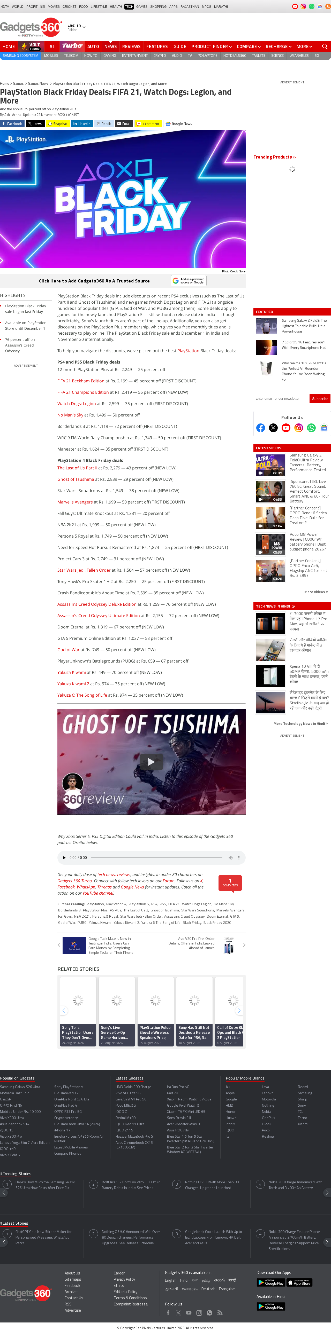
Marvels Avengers (230, 910)
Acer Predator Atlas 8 (183, 1124)
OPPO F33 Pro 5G (68, 1112)
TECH (129, 7)
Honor (231, 1112)
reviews (123, 874)
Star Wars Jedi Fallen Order (141, 917)
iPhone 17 (62, 1130)
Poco (266, 1130)
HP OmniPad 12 (66, 1093)
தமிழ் (206, 1281)
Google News (132, 887)
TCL (300, 1112)
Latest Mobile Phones (71, 1147)
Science (277, 56)
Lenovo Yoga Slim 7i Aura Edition (25, 1143)
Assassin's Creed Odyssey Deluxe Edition (97, 604)
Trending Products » (274, 157)
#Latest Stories (14, 1224)
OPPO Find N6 (11, 1106)
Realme (268, 1137)
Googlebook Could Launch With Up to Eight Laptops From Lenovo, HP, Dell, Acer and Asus (213, 1237)
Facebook (66, 887)
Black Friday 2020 (217, 923)
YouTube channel (97, 893)
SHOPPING (158, 7)
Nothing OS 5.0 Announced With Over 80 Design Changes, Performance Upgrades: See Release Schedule (131, 1237)
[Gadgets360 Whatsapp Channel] (311, 427)
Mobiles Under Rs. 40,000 (20, 1112)
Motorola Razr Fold (14, 1093)
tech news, (107, 874)
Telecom (71, 56)
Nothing (268, 1106)
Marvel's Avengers (75, 502)
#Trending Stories (15, 1174)
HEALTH (116, 7)
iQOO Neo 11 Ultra (130, 1124)
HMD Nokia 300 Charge (133, 1087)
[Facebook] (260, 427)
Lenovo (268, 1093)
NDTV (5, 7)
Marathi (221, 7)
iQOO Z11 (123, 1112)
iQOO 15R (8, 1149)
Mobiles (51, 56)
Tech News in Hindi (273, 606)
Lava (265, 1087)
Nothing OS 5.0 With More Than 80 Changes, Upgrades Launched (212, 1185)
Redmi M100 (126, 1118)
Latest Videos (268, 448)
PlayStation (188, 350)
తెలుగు (219, 1280)
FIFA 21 (174, 904)
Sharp (302, 1099)
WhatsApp (86, 887)
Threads (104, 887)
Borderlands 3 (69, 910)
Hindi (184, 1281)
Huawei (231, 1118)
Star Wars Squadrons (197, 910)
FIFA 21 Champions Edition (83, 392)
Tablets (258, 56)
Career (119, 1273)
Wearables (299, 56)
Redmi (303, 1087)
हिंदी (42, 7)
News (110, 46)
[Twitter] (273, 427)
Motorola (269, 1099)
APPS (173, 7)
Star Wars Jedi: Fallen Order (84, 570)
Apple (230, 1093)
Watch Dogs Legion (197, 904)
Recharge (277, 46)
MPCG (206, 7)
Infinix (230, 1124)
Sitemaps (73, 1280)
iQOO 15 (6, 1130)
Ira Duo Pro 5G (178, 1087)
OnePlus (268, 1118)
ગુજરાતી (171, 1289)
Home (9, 46)
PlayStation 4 (116, 904)
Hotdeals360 (234, 56)
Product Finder (210, 46)
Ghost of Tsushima (75, 479)
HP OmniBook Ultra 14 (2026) (77, 1124)
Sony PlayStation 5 (68, 1087)
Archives (72, 1292)
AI (52, 46)
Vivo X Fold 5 (10, 1155)
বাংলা (195, 1281)
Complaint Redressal (131, 1304)
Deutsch (208, 1289)
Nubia (266, 1112)
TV (190, 56)
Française (227, 1289)
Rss (219, 1311)
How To (90, 56)
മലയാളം (190, 1289)
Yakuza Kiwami (71, 672)
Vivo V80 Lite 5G (128, 1093)
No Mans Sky (224, 904)
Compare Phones (67, 1154)
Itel (228, 1137)
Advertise (73, 1311)
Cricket (69, 7)
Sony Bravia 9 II (179, 1118)
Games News (38, 84)
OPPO (266, 1124)
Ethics (119, 1286)
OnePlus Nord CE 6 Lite (71, 1099)
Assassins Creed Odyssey (184, 917)
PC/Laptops (207, 56)
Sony (302, 1106)
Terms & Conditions (130, 1298)
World (18, 7)
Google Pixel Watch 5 (183, 1106)
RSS (68, 1304)
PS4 (154, 904)
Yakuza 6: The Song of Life (82, 695)
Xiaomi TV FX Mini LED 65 (186, 1112)
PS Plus (115, 910)
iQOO (230, 1130)
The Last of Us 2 (136, 910)
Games (141, 7)
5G (317, 56)
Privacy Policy (124, 1280)
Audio (177, 56)
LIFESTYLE (99, 7)
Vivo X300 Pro (11, 1137)
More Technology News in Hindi (300, 723)
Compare (247, 46)
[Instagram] (298, 427)
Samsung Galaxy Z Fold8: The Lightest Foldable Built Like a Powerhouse (304, 326)
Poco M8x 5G (126, 1106)
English (171, 1281)
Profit (31, 7)
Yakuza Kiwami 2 (73, 684)
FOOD (83, 7)
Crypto (160, 56)
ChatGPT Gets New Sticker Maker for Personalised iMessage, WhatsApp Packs (44, 1237)
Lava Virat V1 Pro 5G (131, 1099)
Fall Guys (65, 917)
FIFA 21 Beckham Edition (80, 381)
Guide (180, 46)
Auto (93, 46)
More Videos (315, 591)
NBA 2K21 (82, 917)
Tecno (302, 1118)
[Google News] (324, 427)
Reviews (131, 46)
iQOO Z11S (124, 1130)
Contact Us (74, 1298)
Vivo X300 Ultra (12, 1118)
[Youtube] (286, 427)
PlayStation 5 (139, 904)
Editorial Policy (125, 1292)
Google (231, 1099)
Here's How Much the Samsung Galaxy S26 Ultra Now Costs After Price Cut (45, 1185)
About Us (72, 1273)
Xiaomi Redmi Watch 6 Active (189, 1099)
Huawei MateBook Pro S (134, 1137)
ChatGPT (6, 1099)
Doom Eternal (217, 917)
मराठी (232, 1281)
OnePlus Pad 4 (65, 1106)
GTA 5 (234, 917)
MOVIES (54, 7)
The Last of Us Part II (77, 468)
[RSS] (328, 6)
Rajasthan (189, 7)
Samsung (305, 1093)
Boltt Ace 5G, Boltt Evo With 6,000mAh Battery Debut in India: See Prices (131, 1185)
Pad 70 (172, 1093)
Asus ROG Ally (178, 1130)
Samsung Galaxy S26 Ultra (20, 1087)
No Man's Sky (70, 415)
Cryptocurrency (66, 1118)
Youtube (189, 1311)
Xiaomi (303, 1124)
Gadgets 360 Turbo (74, 881)
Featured (265, 311)
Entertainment (135, 56)
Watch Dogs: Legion (76, 403)
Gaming (109, 56)
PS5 (163, 904)
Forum (169, 881)
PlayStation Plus (95, 910)
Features (157, 46)
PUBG (82, 923)
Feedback (72, 1286)
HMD (229, 1106)
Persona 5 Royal (105, 917)
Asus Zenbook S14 (14, 1124)
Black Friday (192, 923)
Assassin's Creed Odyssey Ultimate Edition (98, 615)
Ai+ (228, 1087)
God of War (68, 649)
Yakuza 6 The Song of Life (160, 923)
